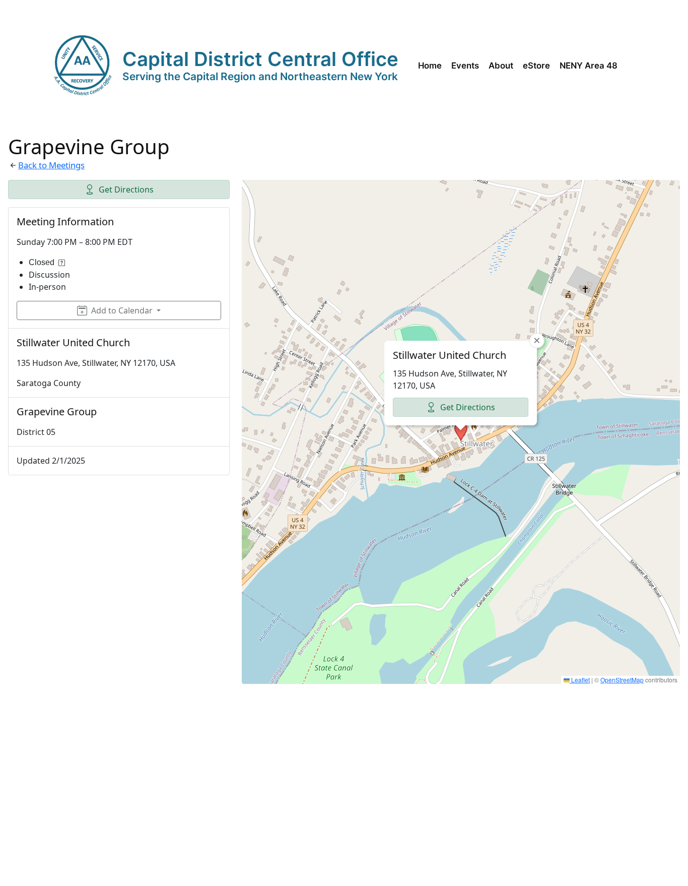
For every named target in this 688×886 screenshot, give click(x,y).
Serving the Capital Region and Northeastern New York (260, 76)
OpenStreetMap (622, 679)
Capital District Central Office (260, 59)
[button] (460, 431)
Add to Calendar (122, 310)
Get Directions (126, 189)
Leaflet (580, 679)
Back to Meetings (51, 165)
